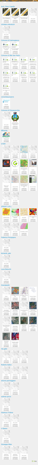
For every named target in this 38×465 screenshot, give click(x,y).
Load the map (6, 20)
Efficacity (4, 130)
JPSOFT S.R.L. (6, 206)
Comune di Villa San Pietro (10, 55)
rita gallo (4, 349)
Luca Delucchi (6, 269)
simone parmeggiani (8, 381)
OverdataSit (5, 285)
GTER (3, 144)
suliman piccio (6, 396)
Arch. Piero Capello (8, 6)
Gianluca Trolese (7, 412)
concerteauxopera (7, 97)
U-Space (4, 428)
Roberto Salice (6, 365)
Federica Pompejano (8, 237)
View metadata (6, 37)
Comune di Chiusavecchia (10, 110)
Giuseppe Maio (6, 444)
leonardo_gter (6, 253)
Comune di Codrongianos (10, 40)
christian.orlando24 (8, 24)
